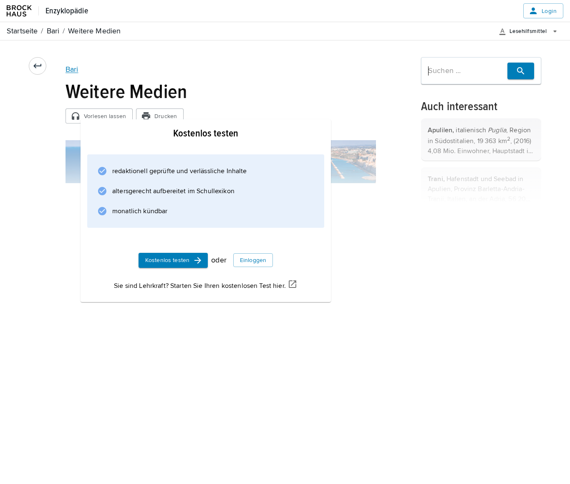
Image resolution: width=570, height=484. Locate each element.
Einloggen (253, 260)
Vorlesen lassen (105, 116)
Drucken (165, 116)
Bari (72, 69)
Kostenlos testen (167, 260)
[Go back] (37, 66)
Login (549, 11)
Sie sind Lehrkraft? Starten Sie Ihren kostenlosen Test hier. (200, 286)
